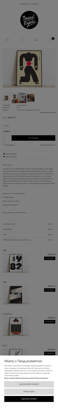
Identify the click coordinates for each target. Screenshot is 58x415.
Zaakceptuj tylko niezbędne (29, 384)
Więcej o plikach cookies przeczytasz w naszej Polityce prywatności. (26, 378)
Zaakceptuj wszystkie (29, 399)
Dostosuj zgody (29, 391)
